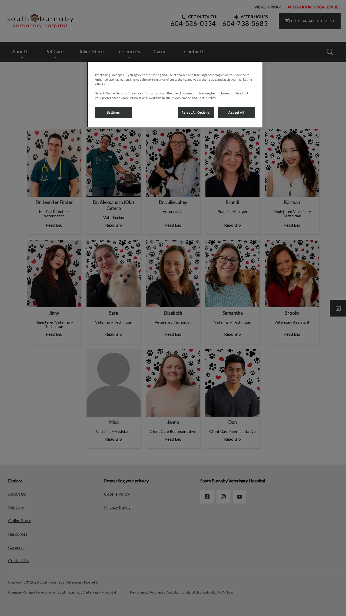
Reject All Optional (196, 112)
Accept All (236, 112)
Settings (113, 112)
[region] (175, 94)
